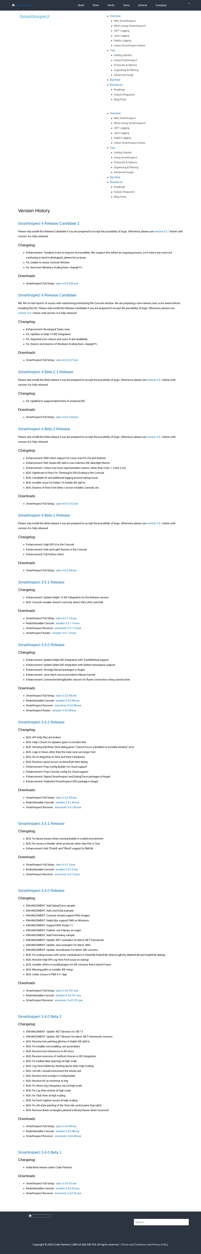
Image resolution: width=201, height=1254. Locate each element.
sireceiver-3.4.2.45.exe (68, 807)
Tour (112, 50)
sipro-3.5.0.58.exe (66, 695)
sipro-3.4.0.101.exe (67, 990)
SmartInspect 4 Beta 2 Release (44, 429)
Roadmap (119, 89)
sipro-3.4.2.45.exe (66, 797)
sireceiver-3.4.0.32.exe (68, 1193)
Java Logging (121, 35)
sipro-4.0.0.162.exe (67, 503)
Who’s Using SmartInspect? (130, 25)
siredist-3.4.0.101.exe (68, 995)
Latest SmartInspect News (129, 45)
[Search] (186, 1222)
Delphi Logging (122, 40)
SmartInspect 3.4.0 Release (41, 890)
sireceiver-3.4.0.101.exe (69, 1000)
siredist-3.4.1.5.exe (67, 869)
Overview (115, 15)
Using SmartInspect (125, 60)
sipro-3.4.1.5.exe (65, 864)
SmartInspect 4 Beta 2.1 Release (45, 372)
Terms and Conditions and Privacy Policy (144, 1244)
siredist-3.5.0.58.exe (67, 700)
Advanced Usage (123, 74)
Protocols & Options (125, 65)
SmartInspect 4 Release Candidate (47, 295)
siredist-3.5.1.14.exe (67, 623)
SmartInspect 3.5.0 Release (41, 645)
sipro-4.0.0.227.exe (67, 360)
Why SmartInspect (125, 20)
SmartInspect (35, 16)
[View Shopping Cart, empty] (186, 5)
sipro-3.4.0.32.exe (66, 1183)
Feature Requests (124, 94)
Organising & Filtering (126, 70)
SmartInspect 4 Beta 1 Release (44, 515)
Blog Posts (120, 99)
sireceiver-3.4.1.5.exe (67, 874)
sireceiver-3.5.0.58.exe (68, 705)
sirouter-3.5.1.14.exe (64, 632)
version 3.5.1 (162, 231)
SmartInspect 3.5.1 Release (41, 582)
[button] (141, 108)
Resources (116, 84)
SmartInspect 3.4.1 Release (41, 823)
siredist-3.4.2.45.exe (67, 802)
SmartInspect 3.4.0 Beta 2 (39, 1016)
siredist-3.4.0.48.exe (67, 1131)
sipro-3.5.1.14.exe (66, 618)
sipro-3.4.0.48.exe (66, 1126)
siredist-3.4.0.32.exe (67, 1188)
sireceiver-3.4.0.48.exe (68, 1136)
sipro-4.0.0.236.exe (67, 283)
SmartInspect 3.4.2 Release (41, 722)
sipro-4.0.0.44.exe (66, 570)
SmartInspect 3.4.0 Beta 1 (39, 1152)
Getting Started (123, 55)
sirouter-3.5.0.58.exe (64, 710)
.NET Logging (121, 30)
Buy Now (115, 79)
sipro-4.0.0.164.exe (67, 417)
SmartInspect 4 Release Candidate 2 (48, 223)
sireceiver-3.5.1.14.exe (68, 628)
